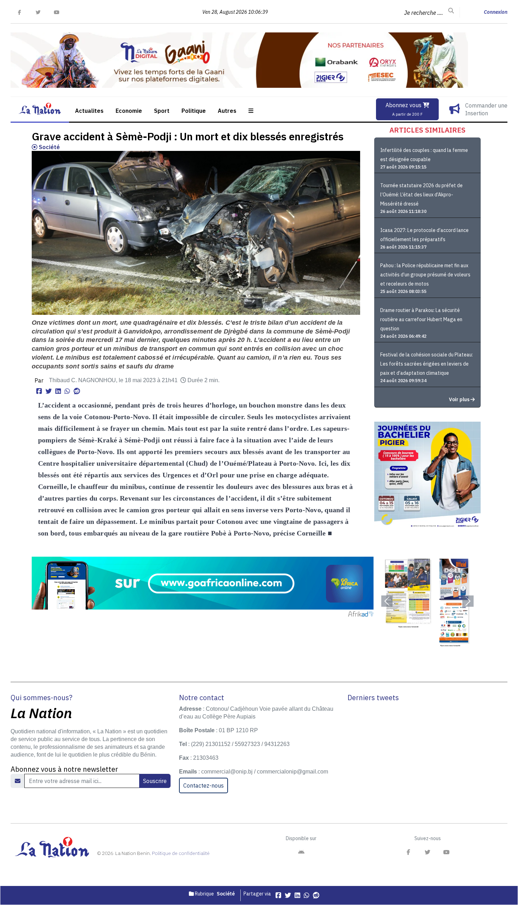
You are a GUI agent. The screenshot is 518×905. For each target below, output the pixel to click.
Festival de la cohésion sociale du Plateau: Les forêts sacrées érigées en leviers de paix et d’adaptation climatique (426, 363)
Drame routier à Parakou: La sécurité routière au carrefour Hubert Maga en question (421, 319)
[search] (451, 11)
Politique (193, 110)
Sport (161, 110)
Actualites (89, 110)
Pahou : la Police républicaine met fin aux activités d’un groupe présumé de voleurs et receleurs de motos (425, 274)
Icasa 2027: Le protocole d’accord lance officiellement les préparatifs (424, 235)
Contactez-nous (203, 785)
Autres (227, 110)
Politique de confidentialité (181, 853)
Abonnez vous (404, 109)
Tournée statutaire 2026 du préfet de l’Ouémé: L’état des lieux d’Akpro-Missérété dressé (421, 194)
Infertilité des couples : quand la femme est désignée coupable (424, 155)
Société (48, 147)
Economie (129, 110)
